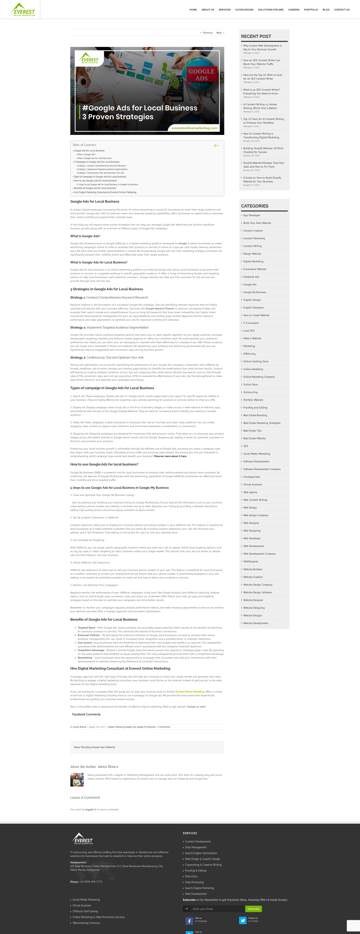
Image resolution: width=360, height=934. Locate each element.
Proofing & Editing (195, 870)
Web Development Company (259, 553)
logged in (90, 809)
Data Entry (191, 876)
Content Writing (252, 246)
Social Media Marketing (256, 453)
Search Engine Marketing (199, 888)
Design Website (252, 253)
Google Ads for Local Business (89, 150)
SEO (245, 446)
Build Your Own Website (257, 223)
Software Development (256, 461)
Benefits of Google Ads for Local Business (95, 188)
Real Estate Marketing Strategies (261, 423)
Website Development (255, 623)
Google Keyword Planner (160, 308)
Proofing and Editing (255, 407)
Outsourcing (250, 392)
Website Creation (253, 577)
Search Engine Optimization (201, 853)
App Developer (251, 215)
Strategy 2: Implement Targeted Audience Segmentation (102, 169)
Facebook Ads (251, 276)
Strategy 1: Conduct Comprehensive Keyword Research (101, 165)
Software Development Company (262, 469)
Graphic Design (252, 300)
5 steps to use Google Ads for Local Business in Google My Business (107, 184)
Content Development (198, 841)
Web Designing (252, 530)
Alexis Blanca (79, 726)
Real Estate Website (254, 438)
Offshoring (249, 353)
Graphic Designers (253, 307)
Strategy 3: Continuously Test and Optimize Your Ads (100, 172)
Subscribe (254, 908)
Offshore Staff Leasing (85, 911)
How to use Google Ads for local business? (95, 180)
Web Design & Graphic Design (202, 859)
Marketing (249, 346)
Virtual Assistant (252, 484)
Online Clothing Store (255, 361)
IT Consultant (251, 323)
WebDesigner (250, 561)
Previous (208, 32)
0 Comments (164, 726)
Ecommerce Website (254, 269)
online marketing (253, 369)
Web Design (250, 507)
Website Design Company (257, 584)
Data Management (196, 847)
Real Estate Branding (255, 415)
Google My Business (146, 726)
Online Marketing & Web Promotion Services (99, 917)
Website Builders (252, 569)
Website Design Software (257, 592)
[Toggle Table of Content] (216, 146)
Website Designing (254, 607)
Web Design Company (255, 515)
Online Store (250, 384)
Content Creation (253, 230)
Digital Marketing (116, 726)
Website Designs (252, 615)
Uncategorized (251, 476)
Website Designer (253, 600)
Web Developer (252, 538)
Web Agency (250, 492)
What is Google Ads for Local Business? (94, 158)
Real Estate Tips (252, 430)
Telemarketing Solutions (86, 923)
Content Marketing (254, 238)
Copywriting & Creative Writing (203, 865)
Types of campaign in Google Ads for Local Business (100, 176)
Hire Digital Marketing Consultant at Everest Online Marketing (105, 192)
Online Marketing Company (259, 376)
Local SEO (249, 330)
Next (219, 32)
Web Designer (251, 523)
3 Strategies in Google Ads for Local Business (96, 161)
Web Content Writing (255, 500)
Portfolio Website (253, 400)
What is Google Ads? (86, 154)
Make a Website (252, 338)
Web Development (253, 546)
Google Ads (130, 726)
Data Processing (194, 882)
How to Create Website (256, 315)
